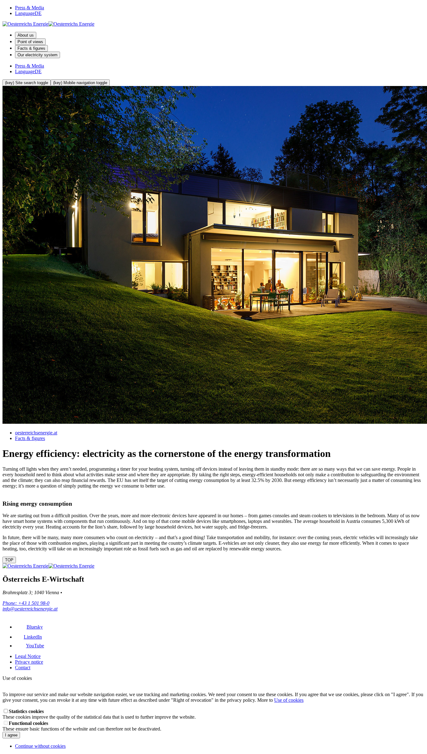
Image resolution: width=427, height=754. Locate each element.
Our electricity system (38, 55)
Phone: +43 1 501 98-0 (26, 603)
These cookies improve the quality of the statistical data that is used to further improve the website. (99, 714)
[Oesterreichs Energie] (48, 24)
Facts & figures (31, 48)
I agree (11, 735)
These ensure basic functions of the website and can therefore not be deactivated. (82, 726)
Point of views (30, 41)
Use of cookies (289, 700)
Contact (22, 667)
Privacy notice (29, 662)
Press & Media (29, 7)
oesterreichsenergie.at (36, 432)
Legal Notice (28, 656)
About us (26, 35)
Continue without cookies (40, 746)
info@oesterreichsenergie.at (30, 608)
